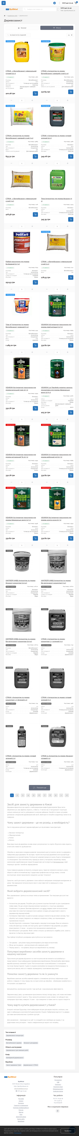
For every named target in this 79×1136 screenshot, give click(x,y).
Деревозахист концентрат (14, 1035)
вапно (45, 908)
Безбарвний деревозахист (14, 1057)
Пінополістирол (58, 1087)
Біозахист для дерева (31, 1043)
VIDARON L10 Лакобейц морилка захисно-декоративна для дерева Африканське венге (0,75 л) (57, 390)
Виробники (21, 1121)
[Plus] (32, 100)
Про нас (21, 1110)
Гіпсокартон (58, 1080)
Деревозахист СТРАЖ (31, 1065)
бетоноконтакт (58, 862)
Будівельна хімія (12, 15)
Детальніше (17, 1133)
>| (66, 795)
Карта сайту (21, 1119)
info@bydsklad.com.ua (21, 1088)
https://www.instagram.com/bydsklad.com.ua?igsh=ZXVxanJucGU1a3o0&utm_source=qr (58, 1111)
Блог (21, 1114)
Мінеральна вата (58, 1089)
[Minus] (11, 100)
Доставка (21, 1098)
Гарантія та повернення (21, 1105)
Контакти (21, 1103)
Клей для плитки (58, 1091)
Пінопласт (58, 1084)
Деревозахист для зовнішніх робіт (17, 1050)
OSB (58, 1082)
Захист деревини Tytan (13, 1065)
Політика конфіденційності (21, 1107)
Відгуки (21, 1112)
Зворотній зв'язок (21, 1117)
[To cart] (35, 93)
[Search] (25, 9)
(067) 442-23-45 (67, 3)
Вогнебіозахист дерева (13, 1043)
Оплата (21, 1101)
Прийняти (67, 1131)
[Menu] (4, 3)
